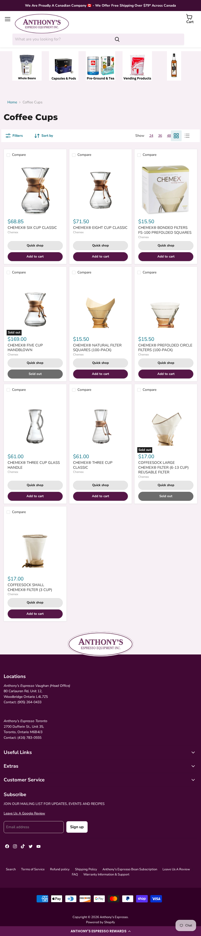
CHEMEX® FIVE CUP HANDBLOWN (25, 348)
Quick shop (35, 245)
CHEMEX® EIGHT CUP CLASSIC (100, 227)
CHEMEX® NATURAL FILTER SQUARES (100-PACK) (97, 348)
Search (11, 869)
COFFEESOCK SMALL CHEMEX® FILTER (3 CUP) (30, 587)
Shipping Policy (86, 869)
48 (169, 135)
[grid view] (176, 135)
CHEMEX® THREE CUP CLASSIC (93, 465)
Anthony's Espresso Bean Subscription (129, 869)
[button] (100, 931)
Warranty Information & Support (106, 874)
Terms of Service (33, 869)
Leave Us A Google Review (24, 813)
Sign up (77, 827)
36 (160, 135)
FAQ (75, 874)
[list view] (187, 135)
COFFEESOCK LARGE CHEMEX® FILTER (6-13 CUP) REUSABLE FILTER (163, 467)
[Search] (117, 39)
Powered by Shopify (100, 922)
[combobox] (62, 39)
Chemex (13, 232)
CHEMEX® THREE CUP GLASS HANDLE (34, 465)
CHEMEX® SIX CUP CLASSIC (32, 227)
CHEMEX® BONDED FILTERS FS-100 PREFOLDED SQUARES (164, 230)
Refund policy (60, 869)
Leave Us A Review (176, 869)
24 (151, 135)
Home (12, 102)
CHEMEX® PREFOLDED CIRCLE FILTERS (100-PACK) (165, 348)
